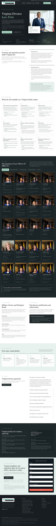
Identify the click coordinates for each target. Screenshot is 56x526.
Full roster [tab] (38, 169)
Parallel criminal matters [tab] (14, 169)
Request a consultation (7, 32)
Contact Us (37, 3)
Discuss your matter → (50, 99)
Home (20, 3)
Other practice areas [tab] (23, 169)
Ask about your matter (6, 384)
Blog (33, 3)
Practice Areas (29, 3)
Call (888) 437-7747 (17, 32)
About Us (23, 3)
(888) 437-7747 (33, 435)
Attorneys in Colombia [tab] (31, 169)
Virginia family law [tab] (5, 169)
